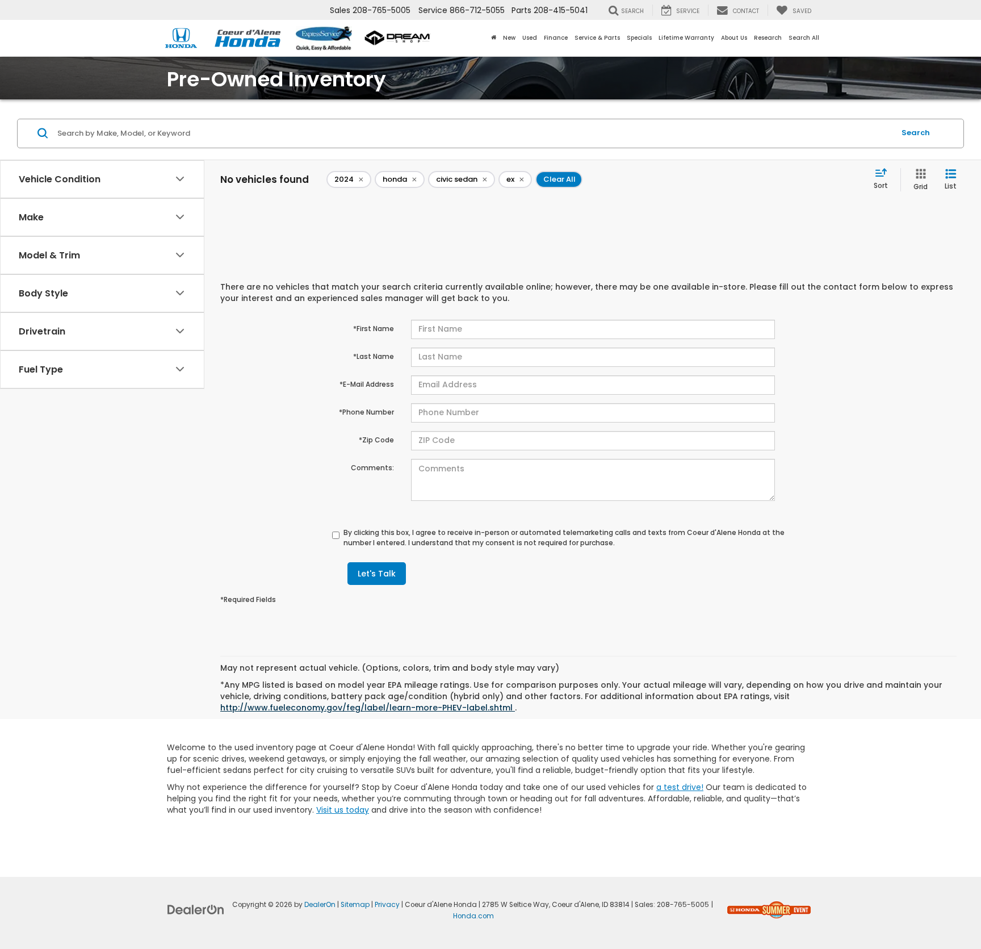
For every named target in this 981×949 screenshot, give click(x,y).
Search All (804, 38)
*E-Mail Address (366, 384)
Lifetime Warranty (686, 38)
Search (916, 132)
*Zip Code (376, 440)
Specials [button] (639, 38)
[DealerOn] (196, 909)
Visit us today (342, 810)
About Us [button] (734, 38)
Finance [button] (556, 38)
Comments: (372, 468)
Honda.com (473, 916)
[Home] (494, 38)
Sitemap (355, 904)
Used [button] (529, 38)
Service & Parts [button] (597, 38)
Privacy (387, 904)
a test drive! (679, 787)
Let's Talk (377, 573)
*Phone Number (366, 412)
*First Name (373, 328)
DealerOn (320, 904)
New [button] (509, 38)
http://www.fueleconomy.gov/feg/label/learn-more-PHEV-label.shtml (367, 707)
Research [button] (768, 38)
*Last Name (373, 356)
